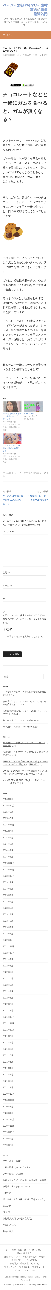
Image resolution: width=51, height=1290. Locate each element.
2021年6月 (8, 1055)
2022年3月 (8, 998)
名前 (6, 572)
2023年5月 (8, 908)
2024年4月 (8, 837)
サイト (6, 599)
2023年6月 (8, 901)
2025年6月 (8, 812)
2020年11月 (8, 1100)
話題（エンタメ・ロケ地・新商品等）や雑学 (24, 1180)
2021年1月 (8, 1087)
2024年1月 (8, 857)
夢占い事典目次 (24, 1253)
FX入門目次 (32, 1260)
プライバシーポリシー (24, 1270)
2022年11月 (8, 946)
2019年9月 (8, 1138)
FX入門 (6, 1212)
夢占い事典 (8, 1231)
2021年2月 (8, 1081)
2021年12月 (8, 1017)
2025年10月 (8, 805)
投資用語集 (24, 1267)
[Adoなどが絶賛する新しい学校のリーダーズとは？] (12, 406)
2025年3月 (8, 818)
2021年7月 (8, 1049)
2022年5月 (8, 985)
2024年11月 (8, 825)
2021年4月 (8, 1068)
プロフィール (38, 1267)
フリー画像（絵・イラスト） (17, 1167)
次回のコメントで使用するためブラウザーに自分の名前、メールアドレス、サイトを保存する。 (24, 619)
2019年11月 (8, 1126)
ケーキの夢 (29, 413)
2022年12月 (8, 940)
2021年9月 (8, 1036)
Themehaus (42, 1284)
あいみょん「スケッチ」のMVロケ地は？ (23, 720)
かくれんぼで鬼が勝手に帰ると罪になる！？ (13, 500)
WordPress (20, 1284)
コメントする (41, 55)
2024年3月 (8, 844)
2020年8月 (8, 1106)
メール (7, 586)
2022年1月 (8, 1010)
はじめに (7, 1193)
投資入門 (27, 55)
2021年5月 (8, 1062)
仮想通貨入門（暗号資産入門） (18, 1218)
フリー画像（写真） (12, 1161)
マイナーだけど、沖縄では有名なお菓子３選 (11, 448)
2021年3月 (8, 1074)
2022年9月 (8, 959)
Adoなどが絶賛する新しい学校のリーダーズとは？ (12, 416)
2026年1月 (8, 799)
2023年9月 (8, 882)
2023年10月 (8, 876)
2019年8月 (8, 1145)
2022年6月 (8, 978)
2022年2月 (8, 1004)
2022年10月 (8, 953)
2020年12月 (8, 1094)
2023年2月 (8, 927)
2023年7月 (8, 895)
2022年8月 (8, 966)
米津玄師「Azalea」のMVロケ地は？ (21, 727)
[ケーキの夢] (33, 406)
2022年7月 (8, 972)
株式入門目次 (18, 1260)
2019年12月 (8, 1119)
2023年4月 (8, 914)
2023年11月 (8, 869)
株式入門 (7, 1206)
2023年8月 (8, 889)
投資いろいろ (9, 1225)
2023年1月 (8, 934)
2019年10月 (8, 1132)
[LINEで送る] (28, 85)
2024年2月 (8, 850)
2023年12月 (8, 863)
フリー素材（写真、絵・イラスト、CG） (24, 1250)
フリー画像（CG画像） (14, 1174)
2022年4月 (8, 991)
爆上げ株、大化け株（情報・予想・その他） (24, 1199)
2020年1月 (8, 1113)
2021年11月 (8, 1023)
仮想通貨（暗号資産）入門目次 (24, 1263)
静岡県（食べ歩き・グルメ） (17, 1186)
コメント (8, 531)
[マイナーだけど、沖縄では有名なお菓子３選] (12, 438)
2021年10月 (8, 1030)
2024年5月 (8, 831)
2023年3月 (8, 921)
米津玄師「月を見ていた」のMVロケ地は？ (24, 742)
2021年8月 (8, 1042)
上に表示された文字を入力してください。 (23, 636)
